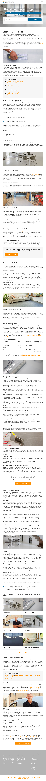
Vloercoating (10, 89)
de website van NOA (34, 687)
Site (14, 777)
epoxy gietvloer (35, 174)
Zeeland (33, 769)
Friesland (33, 766)
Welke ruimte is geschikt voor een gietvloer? (17, 94)
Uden (32, 676)
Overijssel (33, 762)
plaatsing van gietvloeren (13, 378)
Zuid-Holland (34, 755)
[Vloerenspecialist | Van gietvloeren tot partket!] (8, 2)
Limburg (33, 767)
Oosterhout (15, 676)
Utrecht (32, 758)
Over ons (27, 778)
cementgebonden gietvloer (25, 231)
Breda (16, 675)
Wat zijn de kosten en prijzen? (14, 92)
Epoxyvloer (9, 84)
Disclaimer (20, 777)
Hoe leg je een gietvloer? (13, 93)
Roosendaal (33, 675)
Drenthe (33, 763)
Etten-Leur (27, 676)
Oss (11, 676)
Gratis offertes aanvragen (23, 483)
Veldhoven (21, 676)
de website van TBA (23, 690)
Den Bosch (21, 675)
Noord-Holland (34, 757)
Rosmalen (11, 678)
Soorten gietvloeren (21, 758)
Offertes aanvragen (12, 254)
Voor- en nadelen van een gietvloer (15, 81)
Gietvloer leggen (20, 757)
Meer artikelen (23, 652)
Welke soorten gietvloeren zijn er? (15, 82)
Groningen (33, 764)
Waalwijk (36, 676)
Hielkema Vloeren (9, 777)
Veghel (6, 678)
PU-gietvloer (10, 85)
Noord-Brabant (34, 759)
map (16, 777)
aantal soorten (26, 142)
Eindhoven (7, 675)
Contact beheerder (27, 777)
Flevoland (33, 768)
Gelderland (33, 760)
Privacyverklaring (21, 778)
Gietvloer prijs (20, 755)
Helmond (27, 675)
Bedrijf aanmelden (37, 777)
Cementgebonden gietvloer (13, 86)
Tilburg (12, 675)
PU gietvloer (19, 762)
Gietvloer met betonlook (13, 90)
